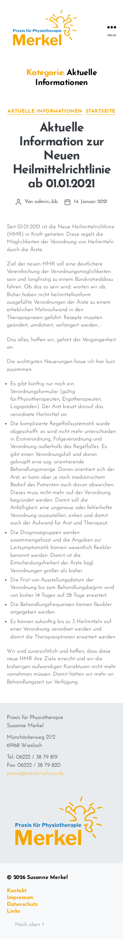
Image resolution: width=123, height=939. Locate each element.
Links (13, 911)
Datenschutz (22, 904)
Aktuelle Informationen (45, 111)
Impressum (20, 897)
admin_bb (46, 201)
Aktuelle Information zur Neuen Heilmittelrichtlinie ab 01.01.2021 (61, 156)
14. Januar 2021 (90, 201)
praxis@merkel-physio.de (35, 773)
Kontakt (17, 891)
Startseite (100, 111)
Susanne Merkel (47, 877)
